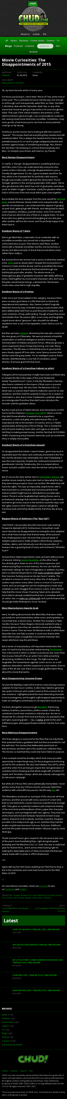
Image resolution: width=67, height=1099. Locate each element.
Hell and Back (18, 898)
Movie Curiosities (16, 82)
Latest (11, 920)
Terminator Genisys (54, 895)
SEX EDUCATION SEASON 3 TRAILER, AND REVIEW (36, 944)
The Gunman (55, 649)
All (7, 40)
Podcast (18, 46)
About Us (25, 34)
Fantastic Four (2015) (35, 413)
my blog (43, 885)
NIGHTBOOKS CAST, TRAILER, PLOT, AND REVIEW (36, 990)
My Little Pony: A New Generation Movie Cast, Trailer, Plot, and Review (38, 961)
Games (50, 40)
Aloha (11, 262)
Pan (53, 790)
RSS (44, 34)
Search (23, 1071)
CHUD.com (33, 1059)
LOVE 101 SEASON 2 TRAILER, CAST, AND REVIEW (36, 929)
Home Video (38, 40)
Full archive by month (12, 1044)
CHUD (33, 3)
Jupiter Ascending (30, 560)
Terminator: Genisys (49, 476)
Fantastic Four (26, 895)
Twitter (23, 889)
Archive (36, 34)
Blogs (8, 46)
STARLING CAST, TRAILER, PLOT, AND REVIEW (35, 975)
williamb (6, 75)
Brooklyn (42, 707)
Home (5, 1071)
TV (58, 40)
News (14, 40)
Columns (29, 46)
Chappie (24, 333)
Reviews (24, 40)
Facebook (10, 889)
